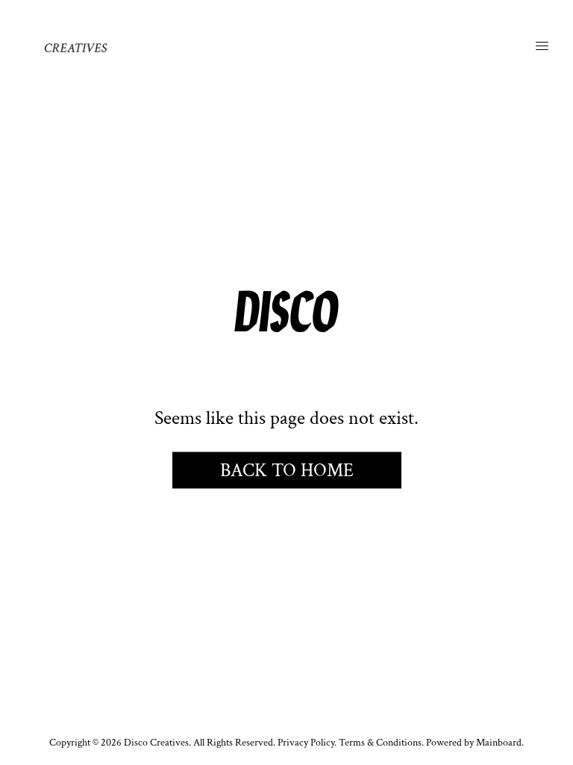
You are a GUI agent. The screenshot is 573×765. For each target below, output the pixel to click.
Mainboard (499, 742)
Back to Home (287, 470)
